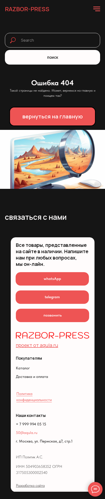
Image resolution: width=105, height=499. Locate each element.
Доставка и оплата (32, 376)
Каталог (23, 368)
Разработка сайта (30, 485)
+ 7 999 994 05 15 (31, 424)
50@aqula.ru (26, 432)
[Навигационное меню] (96, 9)
